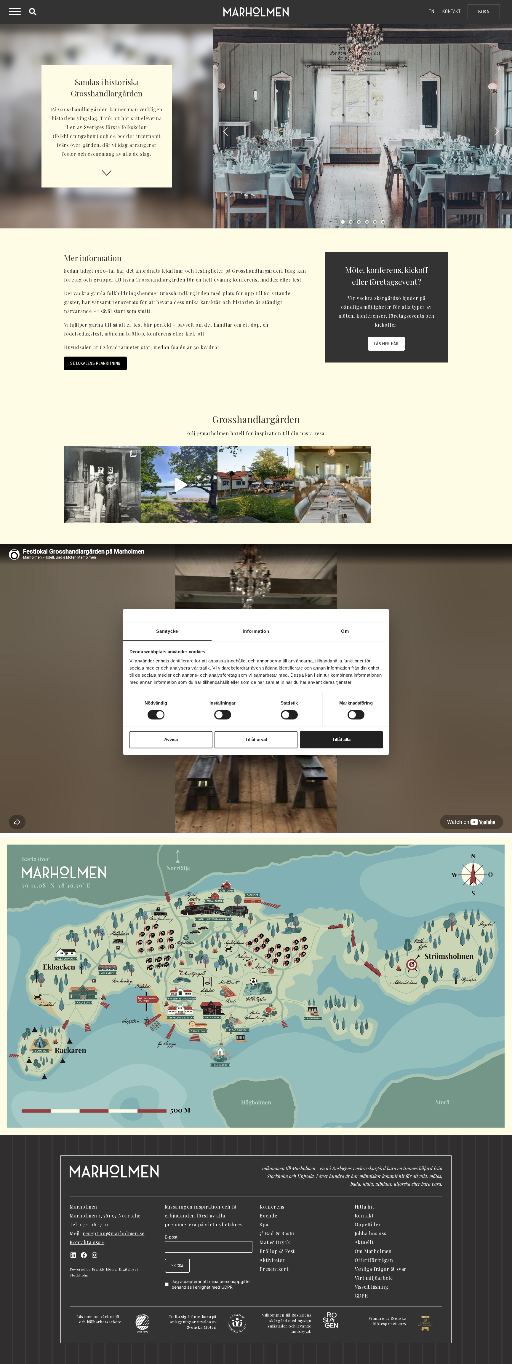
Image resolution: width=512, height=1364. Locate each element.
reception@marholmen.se (114, 1233)
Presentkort (274, 1269)
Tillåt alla (341, 739)
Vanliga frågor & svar (381, 1269)
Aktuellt (364, 1242)
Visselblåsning (371, 1287)
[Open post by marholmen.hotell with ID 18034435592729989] (102, 484)
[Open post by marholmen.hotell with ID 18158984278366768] (179, 484)
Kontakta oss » (87, 1242)
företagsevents (406, 316)
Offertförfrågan (374, 1260)
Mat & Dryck (275, 1242)
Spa (264, 1224)
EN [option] (431, 11)
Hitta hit (364, 1207)
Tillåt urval (256, 739)
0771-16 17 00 (95, 1224)
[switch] (222, 715)
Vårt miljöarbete (374, 1278)
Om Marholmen (373, 1251)
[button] (225, 132)
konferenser (371, 316)
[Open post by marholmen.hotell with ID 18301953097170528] (255, 484)
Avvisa (171, 739)
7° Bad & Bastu (277, 1233)
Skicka (177, 1265)
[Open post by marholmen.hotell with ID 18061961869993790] (333, 484)
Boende (268, 1215)
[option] (431, 11)
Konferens (272, 1207)
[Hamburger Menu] (14, 12)
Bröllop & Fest (277, 1251)
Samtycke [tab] (167, 631)
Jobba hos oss (370, 1233)
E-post (171, 1236)
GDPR (227, 1287)
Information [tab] (256, 631)
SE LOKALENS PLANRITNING (95, 363)
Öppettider (368, 1224)
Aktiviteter (272, 1260)
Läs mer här (386, 343)
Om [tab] (345, 631)
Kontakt (451, 11)
